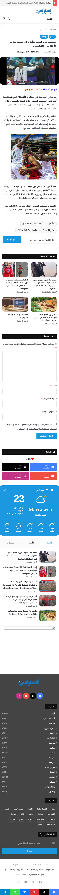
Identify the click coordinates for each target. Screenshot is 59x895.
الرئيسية (50, 30)
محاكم (52, 782)
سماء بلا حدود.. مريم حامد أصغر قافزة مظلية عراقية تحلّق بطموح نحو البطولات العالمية (45, 284)
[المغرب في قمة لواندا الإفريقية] (15, 304)
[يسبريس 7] (45, 11)
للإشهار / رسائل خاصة (34, 869)
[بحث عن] (3, 19)
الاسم (53, 385)
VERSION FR (21, 874)
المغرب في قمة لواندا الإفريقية (18, 316)
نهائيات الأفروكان (27, 230)
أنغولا (50, 224)
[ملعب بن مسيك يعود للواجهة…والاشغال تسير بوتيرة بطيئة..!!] (44, 304)
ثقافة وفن (50, 738)
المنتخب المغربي (31, 224)
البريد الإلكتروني (49, 398)
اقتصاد (52, 723)
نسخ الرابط (12, 239)
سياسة (52, 762)
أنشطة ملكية (49, 719)
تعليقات (11, 543)
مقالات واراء (50, 787)
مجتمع (52, 777)
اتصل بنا (19, 869)
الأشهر (49, 543)
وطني (52, 792)
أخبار (42, 30)
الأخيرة (31, 543)
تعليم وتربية (49, 728)
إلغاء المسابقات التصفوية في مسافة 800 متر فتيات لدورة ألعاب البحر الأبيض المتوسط (16, 284)
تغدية (52, 733)
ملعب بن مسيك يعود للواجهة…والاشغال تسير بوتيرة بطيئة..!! (46, 317)
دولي (52, 748)
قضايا (52, 772)
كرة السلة (48, 230)
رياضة (44, 36)
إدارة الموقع (10, 869)
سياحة (52, 757)
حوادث (52, 743)
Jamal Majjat (49, 52)
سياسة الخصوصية (36, 874)
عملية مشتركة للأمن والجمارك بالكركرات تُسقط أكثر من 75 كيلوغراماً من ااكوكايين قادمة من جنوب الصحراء (20, 585)
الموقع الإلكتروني (49, 411)
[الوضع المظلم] (9, 19)
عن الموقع (50, 869)
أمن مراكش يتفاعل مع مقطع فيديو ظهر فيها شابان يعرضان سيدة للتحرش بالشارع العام (21, 600)
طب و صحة (50, 767)
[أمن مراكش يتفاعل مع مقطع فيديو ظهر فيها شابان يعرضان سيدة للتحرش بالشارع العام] (47, 600)
